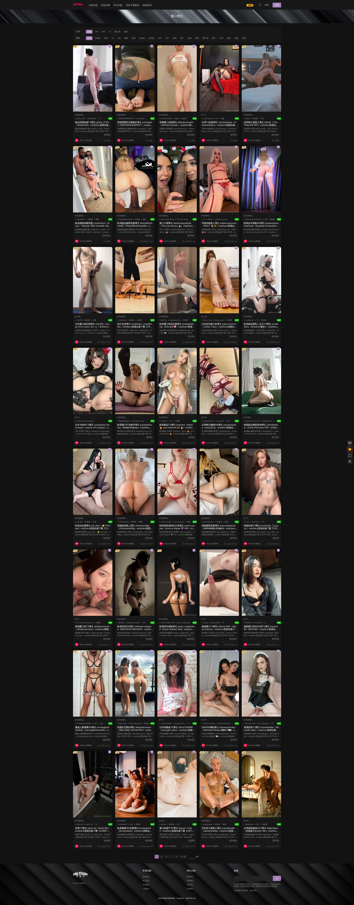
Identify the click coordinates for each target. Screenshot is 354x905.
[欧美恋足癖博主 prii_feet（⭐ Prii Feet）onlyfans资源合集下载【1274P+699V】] (92, 482)
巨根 (94, 320)
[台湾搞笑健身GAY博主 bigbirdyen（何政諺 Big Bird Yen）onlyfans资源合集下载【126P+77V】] (261, 784)
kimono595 (215, 623)
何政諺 (264, 824)
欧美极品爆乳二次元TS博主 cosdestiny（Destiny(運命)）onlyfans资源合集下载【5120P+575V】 (261, 325)
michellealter (264, 723)
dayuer (163, 824)
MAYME (248, 623)
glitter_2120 (80, 118)
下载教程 (146, 889)
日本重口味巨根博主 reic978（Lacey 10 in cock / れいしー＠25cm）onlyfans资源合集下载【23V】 (92, 325)
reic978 (79, 320)
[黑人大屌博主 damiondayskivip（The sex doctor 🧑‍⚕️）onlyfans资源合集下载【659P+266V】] (177, 179)
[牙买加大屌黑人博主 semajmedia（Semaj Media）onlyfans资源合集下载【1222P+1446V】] (219, 784)
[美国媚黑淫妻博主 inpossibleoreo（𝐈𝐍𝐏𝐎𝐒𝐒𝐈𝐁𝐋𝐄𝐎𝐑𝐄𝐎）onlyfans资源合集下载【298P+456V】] (219, 482)
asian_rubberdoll (183, 623)
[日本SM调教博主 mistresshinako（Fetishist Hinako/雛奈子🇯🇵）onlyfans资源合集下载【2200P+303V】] (219, 683)
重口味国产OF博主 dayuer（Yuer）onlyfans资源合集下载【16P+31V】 (177, 829)
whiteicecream (87, 623)
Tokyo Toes (207, 320)
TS (110, 31)
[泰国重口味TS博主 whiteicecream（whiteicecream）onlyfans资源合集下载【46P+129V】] (92, 582)
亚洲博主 (190, 881)
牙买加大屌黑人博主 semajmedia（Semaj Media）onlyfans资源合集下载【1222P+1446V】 (219, 829)
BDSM (121, 623)
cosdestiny (249, 320)
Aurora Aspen (166, 522)
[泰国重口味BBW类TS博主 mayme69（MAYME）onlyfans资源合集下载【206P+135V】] (261, 582)
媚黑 (175, 38)
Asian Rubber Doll (168, 623)
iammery (164, 421)
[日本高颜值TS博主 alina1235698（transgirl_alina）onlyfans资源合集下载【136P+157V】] (177, 683)
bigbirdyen (249, 824)
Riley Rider (123, 723)
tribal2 (247, 118)
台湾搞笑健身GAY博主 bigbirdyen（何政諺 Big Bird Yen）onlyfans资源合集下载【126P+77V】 (261, 829)
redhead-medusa (133, 623)
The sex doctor (182, 219)
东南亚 (142, 38)
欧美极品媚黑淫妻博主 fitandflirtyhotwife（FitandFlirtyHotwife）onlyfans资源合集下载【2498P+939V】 (135, 224)
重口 (214, 38)
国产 (182, 38)
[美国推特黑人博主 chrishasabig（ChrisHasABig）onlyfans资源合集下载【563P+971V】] (135, 482)
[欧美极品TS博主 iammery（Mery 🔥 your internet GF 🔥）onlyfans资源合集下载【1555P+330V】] (177, 381)
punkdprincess (138, 421)
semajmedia (207, 824)
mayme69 (258, 623)
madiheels (123, 320)
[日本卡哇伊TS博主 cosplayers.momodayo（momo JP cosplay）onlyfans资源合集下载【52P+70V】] (92, 381)
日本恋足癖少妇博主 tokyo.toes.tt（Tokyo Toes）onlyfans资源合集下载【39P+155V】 (219, 325)
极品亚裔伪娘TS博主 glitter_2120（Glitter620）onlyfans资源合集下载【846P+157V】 (92, 123)
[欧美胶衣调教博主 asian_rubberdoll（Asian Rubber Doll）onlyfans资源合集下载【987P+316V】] (177, 582)
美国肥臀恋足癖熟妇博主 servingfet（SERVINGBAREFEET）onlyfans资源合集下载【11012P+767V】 (135, 123)
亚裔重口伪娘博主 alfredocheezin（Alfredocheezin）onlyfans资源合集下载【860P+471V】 (177, 123)
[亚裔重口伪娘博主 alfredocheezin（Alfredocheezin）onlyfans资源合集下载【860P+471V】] (177, 78)
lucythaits (255, 522)
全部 (89, 31)
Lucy (247, 522)
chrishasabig (123, 522)
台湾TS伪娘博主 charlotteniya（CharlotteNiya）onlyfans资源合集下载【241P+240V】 (219, 123)
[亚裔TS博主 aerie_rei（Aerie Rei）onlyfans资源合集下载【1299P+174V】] (92, 784)
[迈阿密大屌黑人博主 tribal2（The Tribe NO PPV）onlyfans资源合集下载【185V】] (261, 78)
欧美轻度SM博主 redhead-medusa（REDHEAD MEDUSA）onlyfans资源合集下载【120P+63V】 (135, 628)
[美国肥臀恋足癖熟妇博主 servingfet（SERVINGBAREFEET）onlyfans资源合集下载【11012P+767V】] (135, 78)
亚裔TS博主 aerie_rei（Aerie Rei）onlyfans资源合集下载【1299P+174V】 (92, 829)
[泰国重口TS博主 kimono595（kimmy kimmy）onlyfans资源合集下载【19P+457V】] (219, 582)
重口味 (117, 31)
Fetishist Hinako (209, 723)
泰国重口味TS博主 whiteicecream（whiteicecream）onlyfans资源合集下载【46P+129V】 (92, 628)
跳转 (197, 857)
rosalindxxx (80, 219)
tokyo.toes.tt (219, 320)
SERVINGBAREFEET (126, 118)
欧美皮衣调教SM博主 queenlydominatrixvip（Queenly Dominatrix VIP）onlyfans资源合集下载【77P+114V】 (261, 224)
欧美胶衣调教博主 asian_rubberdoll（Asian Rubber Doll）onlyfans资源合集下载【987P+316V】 (177, 628)
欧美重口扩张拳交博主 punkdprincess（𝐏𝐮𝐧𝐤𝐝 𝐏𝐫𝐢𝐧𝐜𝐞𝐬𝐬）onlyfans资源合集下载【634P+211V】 (135, 426)
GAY (96, 31)
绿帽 (190, 38)
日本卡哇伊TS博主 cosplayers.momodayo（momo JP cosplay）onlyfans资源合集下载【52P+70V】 (92, 426)
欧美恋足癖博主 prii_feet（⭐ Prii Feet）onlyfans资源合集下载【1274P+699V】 (92, 527)
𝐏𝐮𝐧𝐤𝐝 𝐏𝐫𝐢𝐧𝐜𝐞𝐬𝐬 (124, 421)
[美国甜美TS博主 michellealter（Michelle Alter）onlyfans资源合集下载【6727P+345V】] (261, 683)
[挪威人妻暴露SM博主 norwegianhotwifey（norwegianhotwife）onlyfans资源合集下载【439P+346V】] (92, 683)
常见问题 (118, 5)
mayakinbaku (208, 421)
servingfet (141, 118)
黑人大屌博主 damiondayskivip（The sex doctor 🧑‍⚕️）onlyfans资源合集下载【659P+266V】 (177, 224)
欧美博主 (80, 115)
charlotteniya (208, 118)
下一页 (183, 857)
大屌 (262, 118)
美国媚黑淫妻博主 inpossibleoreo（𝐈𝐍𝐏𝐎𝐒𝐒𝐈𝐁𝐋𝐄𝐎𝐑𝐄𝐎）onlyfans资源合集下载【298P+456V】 (219, 527)
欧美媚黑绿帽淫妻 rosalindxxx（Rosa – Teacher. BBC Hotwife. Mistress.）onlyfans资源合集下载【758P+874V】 (92, 224)
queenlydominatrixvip (253, 219)
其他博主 (190, 889)
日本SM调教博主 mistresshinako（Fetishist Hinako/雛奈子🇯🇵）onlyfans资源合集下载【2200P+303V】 (219, 728)
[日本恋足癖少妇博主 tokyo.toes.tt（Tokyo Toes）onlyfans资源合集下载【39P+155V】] (219, 280)
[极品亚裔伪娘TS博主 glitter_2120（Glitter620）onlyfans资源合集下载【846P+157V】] (92, 78)
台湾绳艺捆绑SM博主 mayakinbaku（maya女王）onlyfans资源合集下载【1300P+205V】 (219, 426)
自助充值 (93, 5)
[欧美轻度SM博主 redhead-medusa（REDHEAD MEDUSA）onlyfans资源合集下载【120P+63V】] (135, 582)
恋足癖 (151, 38)
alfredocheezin (166, 118)
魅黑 (126, 31)
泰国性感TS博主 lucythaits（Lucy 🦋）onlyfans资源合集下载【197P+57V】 (261, 527)
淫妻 (244, 38)
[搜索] (259, 5)
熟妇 (229, 38)
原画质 (98, 38)
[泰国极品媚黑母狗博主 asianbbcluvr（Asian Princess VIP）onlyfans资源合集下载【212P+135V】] (261, 381)
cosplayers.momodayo (85, 421)
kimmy (205, 623)
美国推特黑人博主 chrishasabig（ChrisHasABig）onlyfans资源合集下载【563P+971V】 (135, 527)
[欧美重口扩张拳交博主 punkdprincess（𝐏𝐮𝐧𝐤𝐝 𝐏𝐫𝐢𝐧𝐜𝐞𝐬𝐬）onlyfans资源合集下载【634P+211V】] (135, 381)
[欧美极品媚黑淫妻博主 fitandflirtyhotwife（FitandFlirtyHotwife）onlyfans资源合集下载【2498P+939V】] (135, 179)
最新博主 (190, 877)
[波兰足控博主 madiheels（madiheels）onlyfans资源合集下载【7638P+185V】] (135, 280)
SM (103, 31)
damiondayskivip (167, 219)
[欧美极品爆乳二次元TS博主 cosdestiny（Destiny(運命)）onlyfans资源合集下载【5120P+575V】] (261, 280)
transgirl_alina (179, 723)
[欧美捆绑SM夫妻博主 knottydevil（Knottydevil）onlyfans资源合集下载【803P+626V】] (135, 784)
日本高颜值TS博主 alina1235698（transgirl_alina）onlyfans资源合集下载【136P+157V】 (177, 728)
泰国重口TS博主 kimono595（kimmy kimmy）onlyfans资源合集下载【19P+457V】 (219, 628)
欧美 (106, 38)
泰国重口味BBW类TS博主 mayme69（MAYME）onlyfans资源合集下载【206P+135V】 (261, 628)
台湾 (221, 38)
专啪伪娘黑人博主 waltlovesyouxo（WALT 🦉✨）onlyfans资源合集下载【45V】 (219, 224)
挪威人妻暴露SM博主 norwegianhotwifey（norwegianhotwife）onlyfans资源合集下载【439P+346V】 (92, 728)
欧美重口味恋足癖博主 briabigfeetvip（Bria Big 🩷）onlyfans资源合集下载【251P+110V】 (177, 325)
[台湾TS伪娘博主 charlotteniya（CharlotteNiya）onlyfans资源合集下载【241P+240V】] (219, 78)
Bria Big (164, 320)
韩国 (134, 38)
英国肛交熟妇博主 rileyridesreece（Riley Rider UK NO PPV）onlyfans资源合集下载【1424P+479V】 (135, 728)
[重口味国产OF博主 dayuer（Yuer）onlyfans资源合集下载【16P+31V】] (177, 784)
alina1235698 (166, 723)
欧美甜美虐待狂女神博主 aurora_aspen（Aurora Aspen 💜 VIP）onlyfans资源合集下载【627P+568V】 (177, 527)
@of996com (191, 898)
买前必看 (105, 5)
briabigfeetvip (175, 320)
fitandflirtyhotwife (125, 219)
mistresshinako (224, 723)
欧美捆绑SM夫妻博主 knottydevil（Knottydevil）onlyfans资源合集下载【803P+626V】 (135, 829)
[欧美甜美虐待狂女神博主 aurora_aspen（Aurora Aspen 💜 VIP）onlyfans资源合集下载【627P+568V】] (177, 482)
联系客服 (237, 890)
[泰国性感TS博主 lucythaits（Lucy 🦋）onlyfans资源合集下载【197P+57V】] (261, 482)
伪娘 (236, 38)
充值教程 (146, 885)
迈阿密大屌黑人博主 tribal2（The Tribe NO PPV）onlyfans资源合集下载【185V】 (261, 123)
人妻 (101, 723)
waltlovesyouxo (221, 219)
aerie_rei (89, 824)
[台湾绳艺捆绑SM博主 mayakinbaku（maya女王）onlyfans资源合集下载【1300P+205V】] (219, 381)
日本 (160, 38)
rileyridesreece (135, 723)
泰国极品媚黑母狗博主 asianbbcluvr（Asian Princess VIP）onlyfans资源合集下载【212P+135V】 (261, 426)
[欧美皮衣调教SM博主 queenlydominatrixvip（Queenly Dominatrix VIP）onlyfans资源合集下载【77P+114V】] (261, 179)
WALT (210, 219)
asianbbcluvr (267, 421)
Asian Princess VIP (252, 421)
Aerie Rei (79, 824)
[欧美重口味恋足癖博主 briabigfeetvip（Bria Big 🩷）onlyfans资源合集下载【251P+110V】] (177, 280)
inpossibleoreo (208, 522)
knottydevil (123, 824)
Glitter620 (92, 118)
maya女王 (220, 421)
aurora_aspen (179, 522)
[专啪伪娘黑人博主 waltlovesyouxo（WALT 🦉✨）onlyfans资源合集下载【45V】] (219, 179)
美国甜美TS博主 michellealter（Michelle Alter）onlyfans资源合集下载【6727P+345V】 (261, 728)
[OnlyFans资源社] (78, 5)
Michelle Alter (250, 723)
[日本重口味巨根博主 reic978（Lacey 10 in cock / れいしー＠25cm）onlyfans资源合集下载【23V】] (92, 280)
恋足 (94, 522)
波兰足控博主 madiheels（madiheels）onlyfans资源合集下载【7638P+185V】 (135, 325)
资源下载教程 (132, 5)
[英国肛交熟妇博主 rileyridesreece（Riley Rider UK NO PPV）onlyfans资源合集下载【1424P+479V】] (135, 683)
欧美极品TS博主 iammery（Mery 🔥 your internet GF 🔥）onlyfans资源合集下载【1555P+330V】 (177, 426)
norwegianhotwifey (83, 723)
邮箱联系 (147, 5)
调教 (197, 38)
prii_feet (79, 522)
